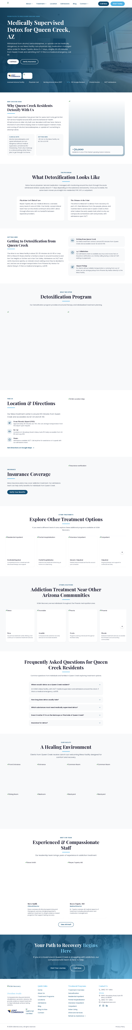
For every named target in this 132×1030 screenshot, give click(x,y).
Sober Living (72, 1009)
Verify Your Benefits (17, 492)
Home (40, 990)
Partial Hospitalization (76, 1000)
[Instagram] (103, 1006)
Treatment (40, 4)
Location (53, 4)
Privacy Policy (120, 1027)
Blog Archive (42, 1009)
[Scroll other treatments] (122, 552)
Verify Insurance (29, 62)
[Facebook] (100, 1006)
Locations (41, 1000)
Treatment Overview (76, 990)
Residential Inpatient (76, 996)
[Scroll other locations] (122, 626)
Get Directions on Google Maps (19, 448)
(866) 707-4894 (107, 990)
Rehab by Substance (76, 1016)
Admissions (64, 4)
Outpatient (72, 1006)
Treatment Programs (46, 996)
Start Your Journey (58, 968)
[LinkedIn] (107, 1006)
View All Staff (66, 924)
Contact (83, 4)
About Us (41, 993)
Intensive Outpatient (76, 1003)
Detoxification (73, 993)
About (28, 4)
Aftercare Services (75, 1013)
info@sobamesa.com (108, 1002)
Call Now (103, 4)
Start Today (117, 4)
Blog (74, 4)
